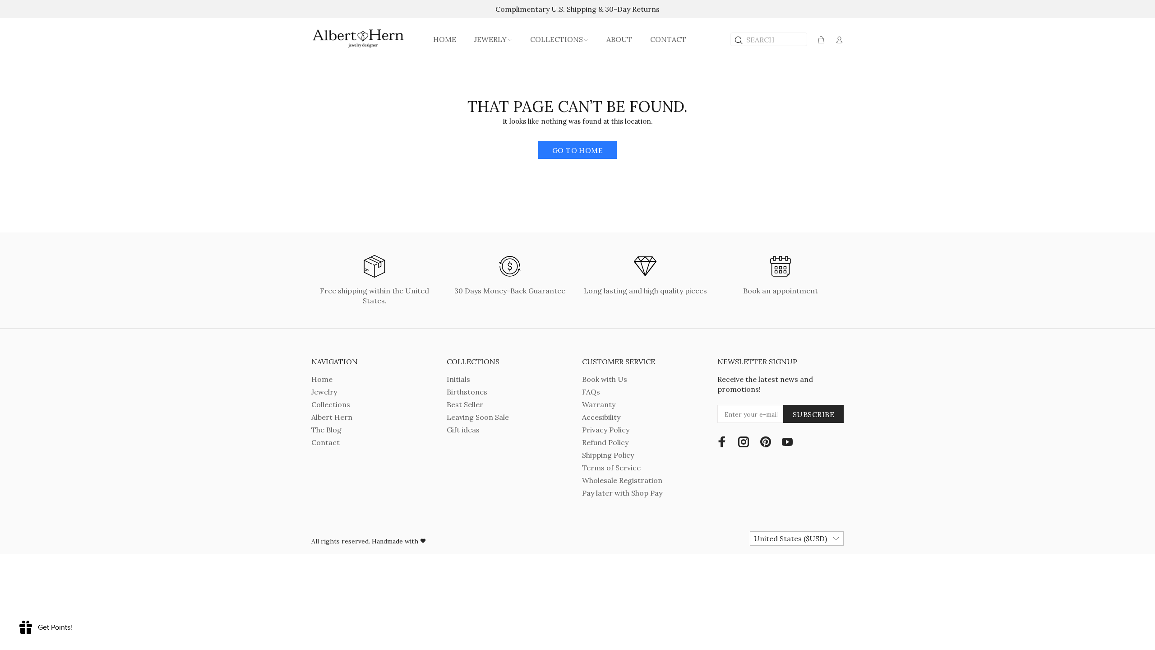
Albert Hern (331, 417)
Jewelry (324, 391)
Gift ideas (463, 429)
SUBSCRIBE (813, 414)
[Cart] (821, 40)
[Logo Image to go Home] (358, 38)
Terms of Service (611, 467)
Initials (458, 379)
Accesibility (601, 417)
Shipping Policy (608, 455)
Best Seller (465, 404)
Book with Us (604, 379)
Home (322, 379)
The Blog (326, 429)
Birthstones (467, 391)
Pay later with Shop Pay (622, 492)
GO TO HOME (577, 150)
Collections (330, 404)
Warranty (598, 404)
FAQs (591, 391)
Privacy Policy (605, 429)
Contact (325, 442)
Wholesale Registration (622, 480)
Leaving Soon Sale (478, 417)
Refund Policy (605, 442)
